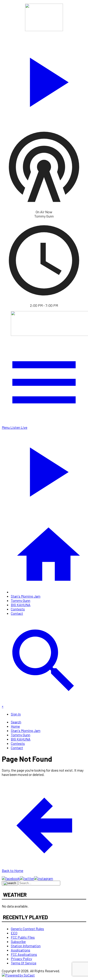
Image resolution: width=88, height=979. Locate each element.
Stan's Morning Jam (25, 596)
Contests (18, 609)
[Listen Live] (44, 80)
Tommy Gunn (20, 600)
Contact (17, 613)
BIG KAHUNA (20, 605)
